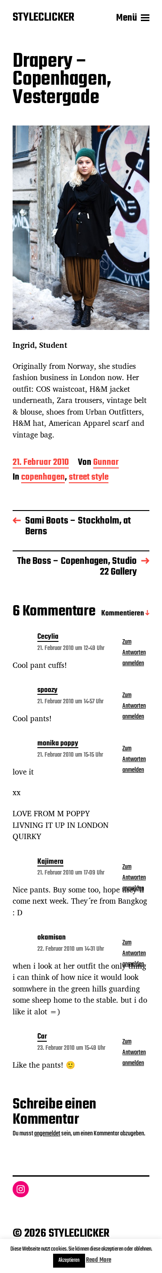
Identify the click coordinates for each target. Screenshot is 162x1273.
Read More (98, 1260)
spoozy (47, 691)
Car (42, 1037)
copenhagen (43, 478)
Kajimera (50, 862)
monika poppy (57, 744)
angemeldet (47, 1133)
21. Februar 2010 (41, 463)
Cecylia (47, 637)
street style (88, 478)
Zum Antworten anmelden (134, 652)
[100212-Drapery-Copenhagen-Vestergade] (81, 228)
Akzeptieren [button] (69, 1260)
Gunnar (106, 463)
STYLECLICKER (43, 18)
